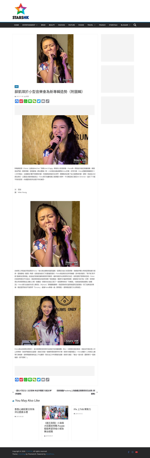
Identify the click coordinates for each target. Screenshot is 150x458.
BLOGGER (124, 25)
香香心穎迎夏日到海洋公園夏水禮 (24, 411)
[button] (36, 25)
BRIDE (43, 25)
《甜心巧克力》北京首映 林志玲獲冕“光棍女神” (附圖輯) (33, 392)
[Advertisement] (55, 110)
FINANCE (102, 25)
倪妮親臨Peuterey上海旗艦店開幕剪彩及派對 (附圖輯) (76, 392)
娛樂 (16, 86)
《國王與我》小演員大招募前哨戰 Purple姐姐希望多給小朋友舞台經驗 (54, 427)
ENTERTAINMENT (28, 25)
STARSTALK (113, 25)
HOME (16, 25)
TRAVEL (90, 25)
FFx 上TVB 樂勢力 (82, 409)
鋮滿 (27, 96)
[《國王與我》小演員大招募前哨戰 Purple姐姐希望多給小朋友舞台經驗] (55, 407)
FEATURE (71, 25)
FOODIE (81, 25)
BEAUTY (52, 25)
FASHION (61, 25)
